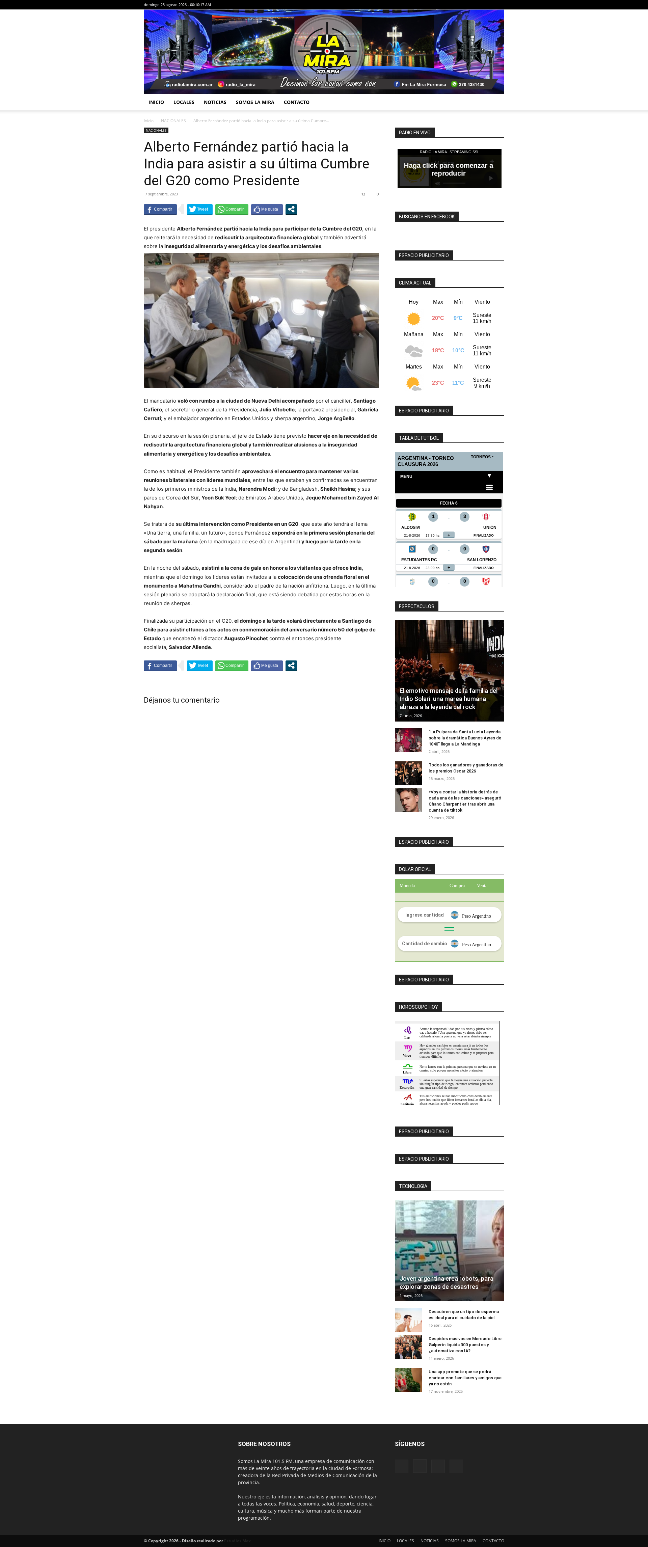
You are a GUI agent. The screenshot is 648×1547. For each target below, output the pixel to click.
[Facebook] (466, 4)
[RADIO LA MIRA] (324, 51)
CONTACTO (296, 102)
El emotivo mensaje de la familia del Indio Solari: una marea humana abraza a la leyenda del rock (448, 698)
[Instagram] (477, 4)
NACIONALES (173, 121)
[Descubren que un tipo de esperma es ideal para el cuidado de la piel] (408, 1320)
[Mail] (488, 4)
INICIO (156, 102)
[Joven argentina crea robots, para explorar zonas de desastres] (449, 1250)
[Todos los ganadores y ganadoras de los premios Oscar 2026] (408, 773)
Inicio (149, 121)
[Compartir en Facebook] (160, 209)
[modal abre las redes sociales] (291, 209)
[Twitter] (499, 4)
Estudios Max (237, 1541)
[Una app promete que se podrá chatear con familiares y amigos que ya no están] (408, 1380)
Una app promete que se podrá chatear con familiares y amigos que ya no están (465, 1377)
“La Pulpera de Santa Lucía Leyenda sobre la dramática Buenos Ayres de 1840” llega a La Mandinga (465, 738)
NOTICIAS (215, 102)
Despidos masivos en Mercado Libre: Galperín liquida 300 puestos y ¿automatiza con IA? (466, 1344)
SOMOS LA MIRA (255, 102)
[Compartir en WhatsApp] (231, 209)
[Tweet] (200, 209)
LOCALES (183, 102)
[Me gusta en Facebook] (267, 209)
